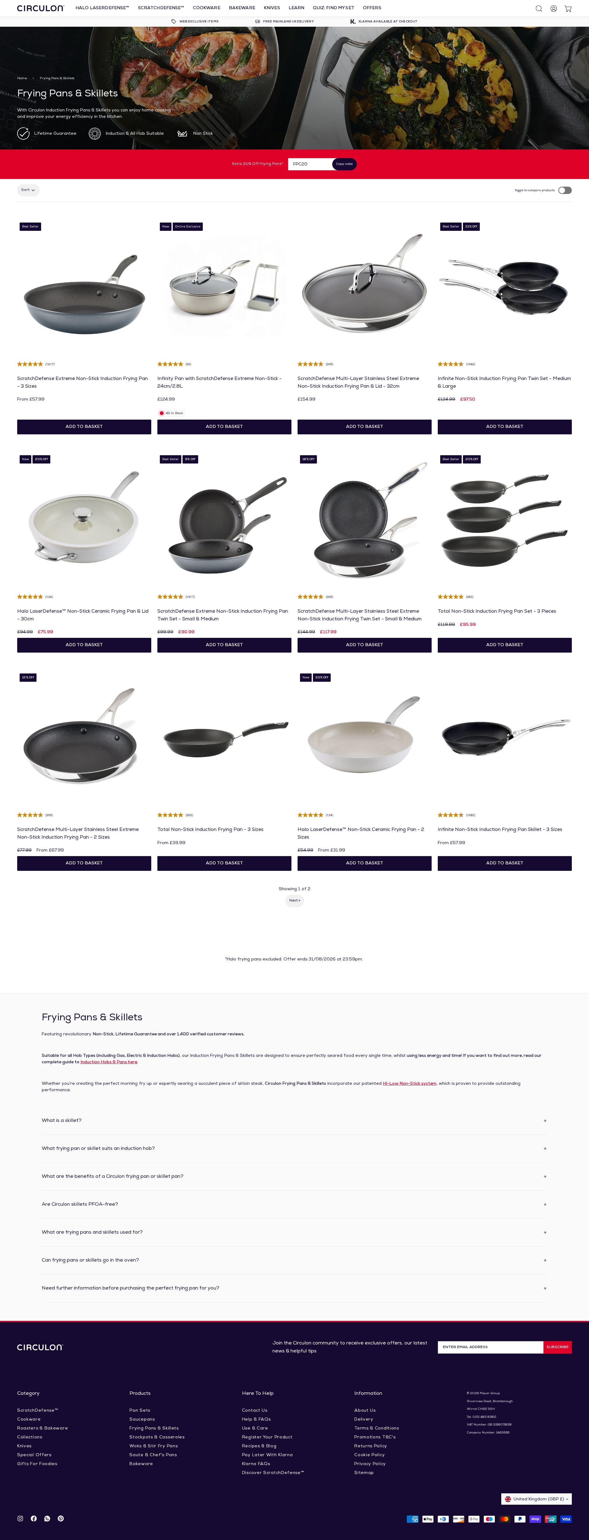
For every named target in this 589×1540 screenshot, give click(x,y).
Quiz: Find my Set (333, 8)
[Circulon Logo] (40, 1347)
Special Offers (34, 1455)
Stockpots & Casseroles (156, 1437)
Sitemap (364, 1473)
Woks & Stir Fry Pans (153, 1446)
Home (22, 78)
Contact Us (255, 1410)
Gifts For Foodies (37, 1464)
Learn (297, 8)
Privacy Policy (370, 1464)
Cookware (206, 8)
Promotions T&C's (374, 1437)
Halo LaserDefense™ (102, 8)
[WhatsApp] (47, 1519)
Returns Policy (370, 1446)
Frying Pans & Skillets (154, 1428)
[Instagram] (20, 1519)
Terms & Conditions (376, 1428)
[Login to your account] (551, 8)
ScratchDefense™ (161, 8)
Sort (25, 190)
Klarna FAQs (256, 1464)
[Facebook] (34, 1519)
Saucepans (142, 1419)
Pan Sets (139, 1410)
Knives (272, 8)
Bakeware (242, 8)
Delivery (363, 1419)
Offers (372, 8)
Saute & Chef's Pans (153, 1455)
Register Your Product (267, 1437)
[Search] (536, 8)
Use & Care (255, 1428)
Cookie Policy (369, 1455)
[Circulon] (40, 8)
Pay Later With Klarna (267, 1455)
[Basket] (566, 8)
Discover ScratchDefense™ (273, 1473)
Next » (294, 900)
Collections (29, 1437)
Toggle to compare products (535, 190)
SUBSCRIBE (558, 1347)
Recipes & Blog (259, 1446)
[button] (84, 427)
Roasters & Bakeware (42, 1428)
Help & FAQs (256, 1419)
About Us (365, 1410)
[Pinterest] (61, 1519)
